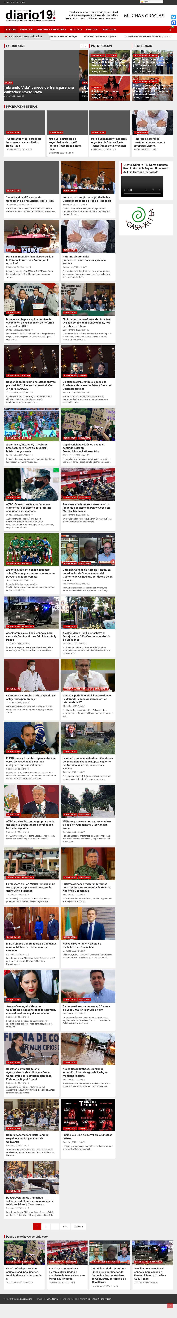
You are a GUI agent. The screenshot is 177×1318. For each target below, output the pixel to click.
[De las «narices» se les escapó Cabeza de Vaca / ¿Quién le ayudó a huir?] (87, 986)
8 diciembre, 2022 (14, 96)
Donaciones (109, 29)
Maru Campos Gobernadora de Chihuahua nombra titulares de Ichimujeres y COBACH (31, 947)
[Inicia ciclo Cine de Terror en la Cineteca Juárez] (87, 1114)
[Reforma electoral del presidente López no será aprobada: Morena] (87, 236)
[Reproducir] (125, 200)
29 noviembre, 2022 (15, 330)
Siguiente (78, 1226)
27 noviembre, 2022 (15, 392)
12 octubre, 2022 (70, 643)
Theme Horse (51, 1299)
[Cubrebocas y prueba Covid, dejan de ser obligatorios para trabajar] (31, 675)
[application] (146, 190)
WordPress (85, 1299)
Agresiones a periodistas (51, 29)
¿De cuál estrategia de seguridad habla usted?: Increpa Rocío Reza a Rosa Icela (65, 144)
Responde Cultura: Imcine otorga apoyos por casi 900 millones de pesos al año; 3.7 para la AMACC (31, 385)
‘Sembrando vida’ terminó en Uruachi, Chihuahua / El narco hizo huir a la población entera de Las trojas (109, 63)
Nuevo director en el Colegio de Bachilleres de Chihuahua (82, 945)
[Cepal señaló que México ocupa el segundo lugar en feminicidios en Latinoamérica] (87, 424)
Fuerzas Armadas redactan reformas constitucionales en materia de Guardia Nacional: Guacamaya (86, 887)
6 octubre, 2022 (69, 894)
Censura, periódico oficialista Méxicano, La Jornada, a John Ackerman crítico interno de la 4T (87, 699)
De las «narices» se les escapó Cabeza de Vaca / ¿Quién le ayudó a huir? (86, 1008)
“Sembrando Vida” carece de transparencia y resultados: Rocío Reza (23, 142)
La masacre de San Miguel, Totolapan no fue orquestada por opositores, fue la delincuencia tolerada (30, 887)
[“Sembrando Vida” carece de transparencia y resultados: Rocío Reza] (31, 177)
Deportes (26, 438)
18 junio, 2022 (97, 72)
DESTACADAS (143, 46)
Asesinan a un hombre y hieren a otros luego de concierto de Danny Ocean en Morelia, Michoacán (86, 508)
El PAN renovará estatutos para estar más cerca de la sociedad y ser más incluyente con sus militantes (31, 761)
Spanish (146, 2)
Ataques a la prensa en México (78, 689)
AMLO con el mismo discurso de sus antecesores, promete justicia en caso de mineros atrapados (151, 63)
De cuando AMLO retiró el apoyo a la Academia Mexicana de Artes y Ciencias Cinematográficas (87, 385)
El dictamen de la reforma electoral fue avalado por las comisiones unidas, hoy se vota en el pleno (86, 323)
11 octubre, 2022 (13, 703)
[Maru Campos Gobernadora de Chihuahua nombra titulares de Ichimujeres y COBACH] (31, 923)
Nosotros (76, 29)
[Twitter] (173, 17)
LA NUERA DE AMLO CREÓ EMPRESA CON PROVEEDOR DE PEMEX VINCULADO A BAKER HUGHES (106, 36)
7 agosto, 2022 (139, 72)
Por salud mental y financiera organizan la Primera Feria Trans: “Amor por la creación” (45, 89)
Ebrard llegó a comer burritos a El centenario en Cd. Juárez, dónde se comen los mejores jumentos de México (152, 89)
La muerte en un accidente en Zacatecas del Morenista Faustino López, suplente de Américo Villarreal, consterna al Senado (88, 763)
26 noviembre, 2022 (15, 455)
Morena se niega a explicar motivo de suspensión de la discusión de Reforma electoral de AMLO (30, 323)
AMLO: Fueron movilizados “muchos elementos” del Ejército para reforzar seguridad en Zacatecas (28, 508)
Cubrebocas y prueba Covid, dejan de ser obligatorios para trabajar (31, 697)
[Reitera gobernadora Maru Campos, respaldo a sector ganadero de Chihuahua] (31, 1114)
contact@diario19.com (100, 1299)
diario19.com (26, 1299)
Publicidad (92, 29)
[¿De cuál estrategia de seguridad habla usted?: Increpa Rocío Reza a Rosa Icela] (87, 177)
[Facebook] (173, 22)
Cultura (26, 375)
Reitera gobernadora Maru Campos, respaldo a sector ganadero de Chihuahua (27, 1138)
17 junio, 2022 (97, 98)
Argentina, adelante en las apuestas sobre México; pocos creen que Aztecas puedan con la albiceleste (30, 573)
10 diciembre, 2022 (14, 149)
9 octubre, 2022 (13, 769)
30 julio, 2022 (139, 98)
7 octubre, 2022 (13, 894)
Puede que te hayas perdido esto (27, 1236)
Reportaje (26, 29)
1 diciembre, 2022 (141, 149)
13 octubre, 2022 (13, 643)
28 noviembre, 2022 (71, 330)
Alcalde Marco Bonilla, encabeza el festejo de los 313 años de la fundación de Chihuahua (86, 636)
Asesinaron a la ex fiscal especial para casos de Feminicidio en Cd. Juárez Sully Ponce (31, 636)
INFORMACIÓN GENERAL (22, 106)
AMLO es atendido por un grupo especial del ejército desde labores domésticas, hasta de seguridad (30, 825)
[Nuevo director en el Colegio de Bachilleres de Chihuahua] (87, 923)
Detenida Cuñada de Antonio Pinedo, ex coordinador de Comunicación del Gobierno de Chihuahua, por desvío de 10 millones (88, 575)
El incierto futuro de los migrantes (105, 93)
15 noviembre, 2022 (71, 584)
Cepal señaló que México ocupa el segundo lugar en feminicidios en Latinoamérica (83, 448)
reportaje (111, 55)
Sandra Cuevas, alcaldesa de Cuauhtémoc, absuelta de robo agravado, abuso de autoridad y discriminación (31, 1010)
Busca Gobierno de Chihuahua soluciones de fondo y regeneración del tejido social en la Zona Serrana (30, 1201)
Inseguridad (84, 438)
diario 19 (28, 96)
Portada (11, 29)
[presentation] (82, 46)
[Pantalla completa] (167, 200)
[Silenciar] (162, 200)
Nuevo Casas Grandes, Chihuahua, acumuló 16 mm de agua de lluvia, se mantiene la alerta (85, 1072)
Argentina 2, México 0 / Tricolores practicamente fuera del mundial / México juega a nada (27, 448)
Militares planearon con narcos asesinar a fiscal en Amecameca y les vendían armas (87, 825)
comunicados (14, 83)
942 (65, 1226)
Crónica (153, 55)
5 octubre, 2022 (69, 1079)
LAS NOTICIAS (15, 46)
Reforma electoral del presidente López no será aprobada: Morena (149, 142)
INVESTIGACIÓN (101, 46)
